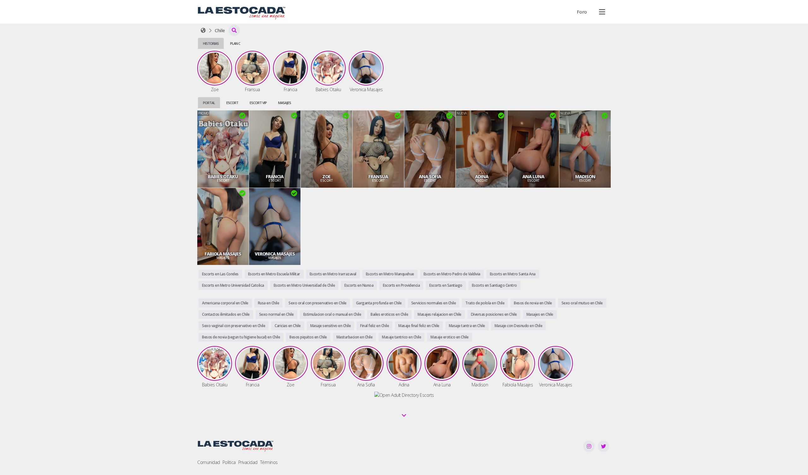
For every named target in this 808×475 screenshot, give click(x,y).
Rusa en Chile (268, 303)
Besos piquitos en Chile (308, 337)
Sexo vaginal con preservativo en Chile (233, 325)
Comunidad (208, 462)
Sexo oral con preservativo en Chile (317, 303)
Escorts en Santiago (445, 285)
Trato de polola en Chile (484, 303)
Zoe (326, 176)
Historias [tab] (211, 43)
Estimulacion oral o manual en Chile (332, 314)
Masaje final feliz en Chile (418, 325)
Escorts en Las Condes (220, 274)
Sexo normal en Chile (276, 314)
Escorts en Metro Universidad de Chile (304, 285)
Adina (481, 176)
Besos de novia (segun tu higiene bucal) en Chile (241, 337)
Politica (229, 462)
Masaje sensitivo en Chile (330, 325)
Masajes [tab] (284, 102)
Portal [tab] (209, 102)
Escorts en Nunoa (358, 285)
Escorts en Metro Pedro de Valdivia (452, 274)
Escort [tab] (232, 102)
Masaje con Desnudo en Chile (519, 325)
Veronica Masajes (275, 254)
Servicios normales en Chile (433, 303)
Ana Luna (533, 176)
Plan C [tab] (235, 43)
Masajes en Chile (539, 314)
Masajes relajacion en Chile (439, 314)
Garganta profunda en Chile (379, 303)
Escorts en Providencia (401, 285)
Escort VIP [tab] (258, 102)
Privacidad (248, 462)
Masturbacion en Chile (354, 337)
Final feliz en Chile (374, 325)
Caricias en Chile (288, 325)
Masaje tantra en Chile (467, 325)
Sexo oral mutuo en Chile (582, 303)
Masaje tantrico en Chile (401, 337)
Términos (269, 462)
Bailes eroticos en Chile (389, 314)
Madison (585, 176)
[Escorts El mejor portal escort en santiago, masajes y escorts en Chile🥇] (203, 30)
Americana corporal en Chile (225, 303)
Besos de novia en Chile (533, 303)
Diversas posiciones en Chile (494, 314)
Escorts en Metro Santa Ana (513, 274)
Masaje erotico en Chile (450, 337)
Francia (274, 176)
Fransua (378, 176)
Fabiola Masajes (223, 254)
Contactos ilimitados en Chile (226, 314)
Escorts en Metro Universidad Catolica (233, 285)
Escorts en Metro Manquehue (390, 274)
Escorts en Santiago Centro (494, 285)
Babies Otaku (223, 176)
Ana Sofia (430, 176)
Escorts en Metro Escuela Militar (274, 274)
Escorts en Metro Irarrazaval (333, 274)
